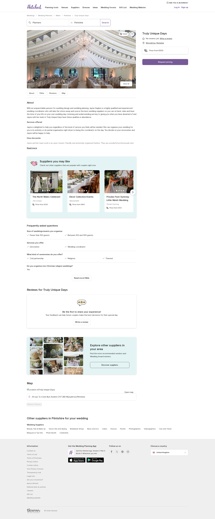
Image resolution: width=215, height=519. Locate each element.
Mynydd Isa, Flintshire (155, 43)
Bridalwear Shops (77, 429)
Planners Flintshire (34, 404)
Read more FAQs (81, 278)
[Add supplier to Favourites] (132, 34)
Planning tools (51, 7)
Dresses (86, 7)
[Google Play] (95, 462)
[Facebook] (111, 451)
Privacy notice (32, 462)
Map (63, 93)
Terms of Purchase (34, 458)
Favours (113, 429)
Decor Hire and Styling (58, 429)
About (31, 93)
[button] (81, 311)
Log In (177, 7)
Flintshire (67, 15)
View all (126, 84)
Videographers (150, 429)
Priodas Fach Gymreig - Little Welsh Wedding (118, 198)
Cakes (104, 429)
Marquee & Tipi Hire (35, 433)
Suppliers (75, 7)
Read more (32, 148)
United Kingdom (162, 452)
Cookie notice (32, 465)
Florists (123, 429)
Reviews (53, 93)
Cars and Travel (165, 429)
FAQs (42, 93)
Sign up (184, 7)
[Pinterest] (122, 451)
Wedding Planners (45, 15)
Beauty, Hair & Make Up (36, 429)
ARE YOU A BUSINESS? (178, 3)
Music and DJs (93, 429)
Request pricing (165, 62)
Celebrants (64, 433)
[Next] (133, 192)
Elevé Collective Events (81, 196)
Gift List (123, 7)
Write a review (81, 322)
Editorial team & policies (36, 487)
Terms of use (32, 454)
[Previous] (30, 192)
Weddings (31, 15)
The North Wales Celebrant (46, 196)
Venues (64, 7)
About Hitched (32, 483)
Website (138, 7)
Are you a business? (35, 480)
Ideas (95, 7)
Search (105, 22)
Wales (58, 15)
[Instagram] (128, 451)
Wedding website (33, 498)
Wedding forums (108, 7)
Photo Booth (51, 433)
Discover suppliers (109, 365)
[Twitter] (117, 451)
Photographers (135, 429)
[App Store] (76, 462)
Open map (128, 392)
